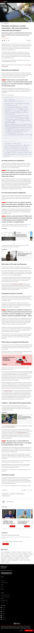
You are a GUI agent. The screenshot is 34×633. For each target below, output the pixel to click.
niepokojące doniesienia (10, 425)
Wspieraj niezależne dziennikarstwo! (6, 570)
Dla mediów (2, 602)
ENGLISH (2, 589)
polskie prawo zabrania (8, 390)
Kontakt (2, 586)
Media (19, 519)
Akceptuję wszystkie (28, 630)
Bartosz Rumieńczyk (10, 501)
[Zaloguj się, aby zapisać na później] (14, 519)
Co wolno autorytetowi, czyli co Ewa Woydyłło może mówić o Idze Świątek (23, 522)
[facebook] (25, 490)
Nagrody (2, 584)
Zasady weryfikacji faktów (5, 595)
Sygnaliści (2, 587)
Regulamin (2, 598)
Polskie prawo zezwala (22, 432)
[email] (29, 490)
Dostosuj (21, 630)
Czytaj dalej (12, 526)
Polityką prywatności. (16, 627)
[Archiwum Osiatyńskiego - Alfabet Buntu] (17, 624)
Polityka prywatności (4, 600)
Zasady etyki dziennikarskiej (5, 596)
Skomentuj (28, 40)
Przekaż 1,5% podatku (4, 582)
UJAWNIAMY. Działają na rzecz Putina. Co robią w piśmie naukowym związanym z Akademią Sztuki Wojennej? (9, 522)
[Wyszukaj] (32, 1)
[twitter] (27, 490)
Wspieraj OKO (3, 580)
